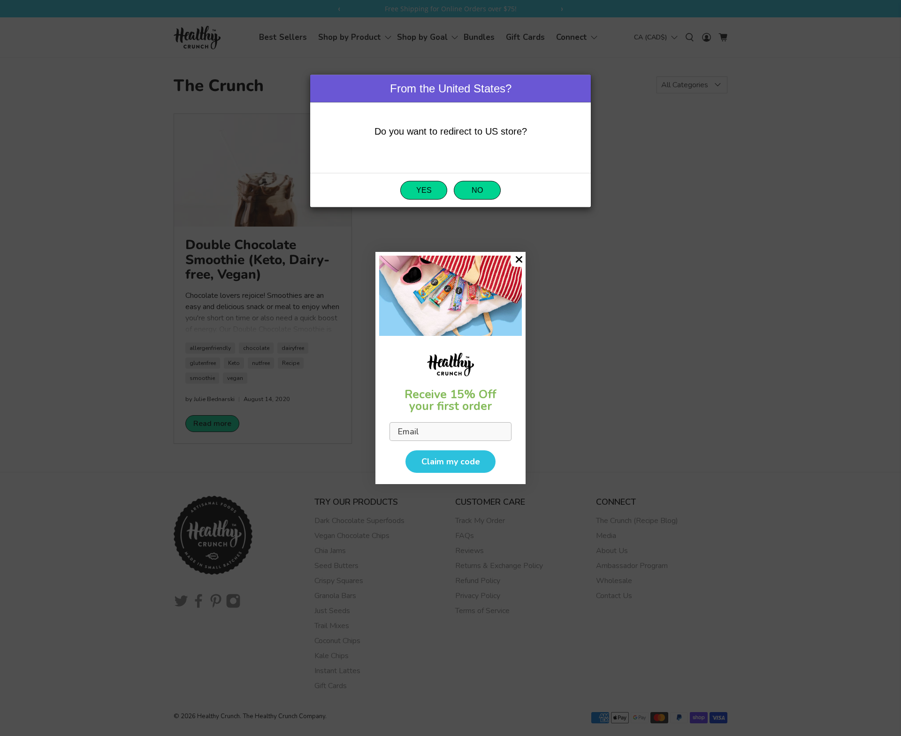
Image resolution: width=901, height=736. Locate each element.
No (477, 190)
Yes (424, 190)
